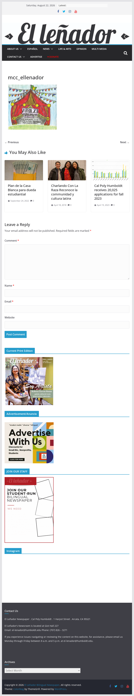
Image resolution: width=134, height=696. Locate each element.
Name (9, 285)
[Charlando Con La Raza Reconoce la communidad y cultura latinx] (67, 162)
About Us (12, 48)
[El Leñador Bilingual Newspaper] (67, 25)
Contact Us (14, 56)
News (46, 48)
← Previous (12, 142)
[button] (20, 49)
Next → (124, 142)
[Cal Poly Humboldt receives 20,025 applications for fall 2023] (110, 162)
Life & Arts (64, 48)
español (32, 48)
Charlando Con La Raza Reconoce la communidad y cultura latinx (64, 192)
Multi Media (99, 48)
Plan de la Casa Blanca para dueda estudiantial (22, 189)
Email (9, 301)
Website (10, 317)
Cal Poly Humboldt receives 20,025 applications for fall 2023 (108, 192)
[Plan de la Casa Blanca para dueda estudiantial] (24, 162)
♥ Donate (53, 56)
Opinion (81, 48)
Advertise (36, 56)
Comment (12, 240)
